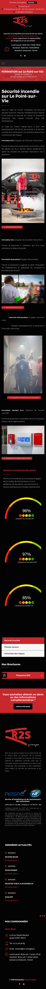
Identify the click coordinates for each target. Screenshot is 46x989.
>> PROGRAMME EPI (12, 227)
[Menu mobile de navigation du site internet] (3, 63)
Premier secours (11, 647)
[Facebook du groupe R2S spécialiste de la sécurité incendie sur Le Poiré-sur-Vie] (20, 55)
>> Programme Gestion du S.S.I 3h (17, 458)
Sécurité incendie (12, 641)
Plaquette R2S (23, 675)
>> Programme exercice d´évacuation (24, 398)
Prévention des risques (14, 654)
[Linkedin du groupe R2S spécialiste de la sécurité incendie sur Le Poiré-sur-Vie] (25, 55)
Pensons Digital (30, 983)
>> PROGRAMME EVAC (13, 307)
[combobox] (32, 2)
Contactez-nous (23, 706)
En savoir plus (11, 860)
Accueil (17, 74)
